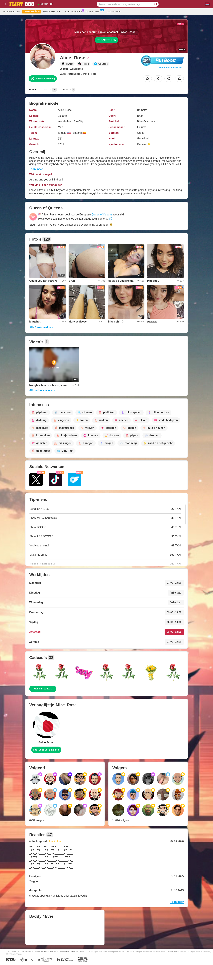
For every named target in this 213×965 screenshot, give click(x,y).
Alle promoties (73, 11)
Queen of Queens (102, 214)
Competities (92, 11)
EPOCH (69, 952)
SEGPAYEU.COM (83, 952)
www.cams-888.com (48, 952)
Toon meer (36, 169)
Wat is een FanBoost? (171, 67)
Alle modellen (11, 11)
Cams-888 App (114, 11)
